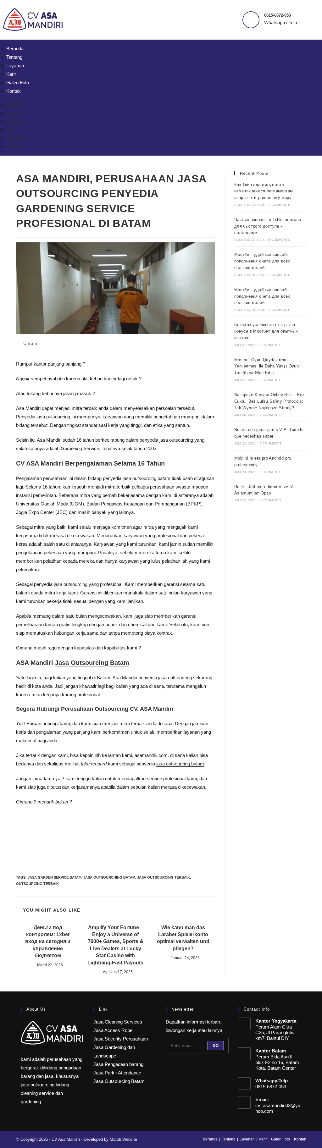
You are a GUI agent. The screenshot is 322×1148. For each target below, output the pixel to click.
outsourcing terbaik (37, 884)
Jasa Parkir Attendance (117, 1072)
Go (216, 1045)
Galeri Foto (17, 82)
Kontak (13, 91)
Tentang (14, 57)
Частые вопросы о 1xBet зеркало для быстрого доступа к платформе (267, 226)
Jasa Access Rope (112, 1030)
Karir (11, 74)
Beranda (15, 48)
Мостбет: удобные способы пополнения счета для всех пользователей (262, 261)
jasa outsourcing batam (146, 478)
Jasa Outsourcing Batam (92, 662)
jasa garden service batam (54, 877)
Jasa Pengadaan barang (118, 1064)
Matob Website (123, 1139)
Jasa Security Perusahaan (120, 1038)
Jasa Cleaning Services (117, 1021)
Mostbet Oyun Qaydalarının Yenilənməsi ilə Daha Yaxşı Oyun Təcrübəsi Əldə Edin (266, 366)
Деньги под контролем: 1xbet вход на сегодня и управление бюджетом (47, 941)
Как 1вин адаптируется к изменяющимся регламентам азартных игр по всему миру (263, 191)
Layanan (15, 65)
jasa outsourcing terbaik (163, 877)
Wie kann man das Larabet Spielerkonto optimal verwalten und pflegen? (183, 938)
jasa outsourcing (70, 584)
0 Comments (279, 205)
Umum (30, 343)
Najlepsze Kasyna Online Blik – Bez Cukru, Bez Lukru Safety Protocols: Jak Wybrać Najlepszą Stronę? (269, 401)
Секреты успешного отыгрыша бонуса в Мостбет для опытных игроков (266, 331)
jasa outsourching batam (109, 877)
